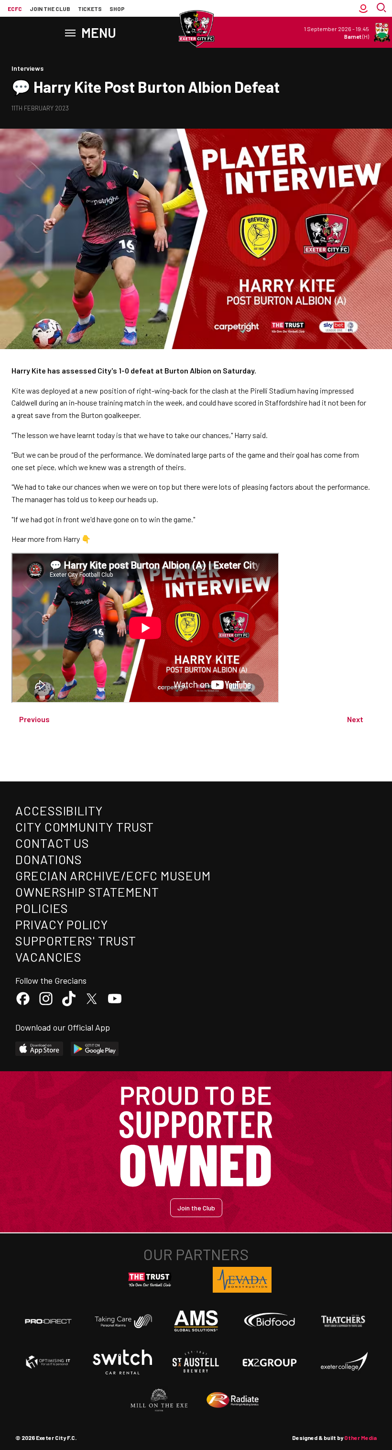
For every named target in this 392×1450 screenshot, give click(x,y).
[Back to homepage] (196, 29)
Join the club (50, 8)
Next (355, 719)
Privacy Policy (61, 924)
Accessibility (59, 810)
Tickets (90, 8)
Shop (117, 8)
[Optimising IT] (48, 1362)
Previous (34, 719)
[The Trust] (150, 1279)
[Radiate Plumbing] (232, 1400)
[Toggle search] (382, 8)
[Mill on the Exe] (159, 1400)
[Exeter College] (343, 1362)
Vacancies (48, 956)
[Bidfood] (269, 1321)
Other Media (360, 1437)
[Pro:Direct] (48, 1321)
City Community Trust (84, 826)
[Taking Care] (122, 1321)
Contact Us (52, 842)
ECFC (15, 8)
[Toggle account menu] (363, 8)
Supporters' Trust (75, 940)
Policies (41, 908)
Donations (48, 859)
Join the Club (196, 1208)
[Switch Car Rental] (122, 1362)
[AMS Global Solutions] (196, 1321)
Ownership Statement (87, 891)
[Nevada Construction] (242, 1280)
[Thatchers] (343, 1321)
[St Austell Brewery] (196, 1362)
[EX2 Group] (269, 1362)
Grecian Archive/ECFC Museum (113, 875)
